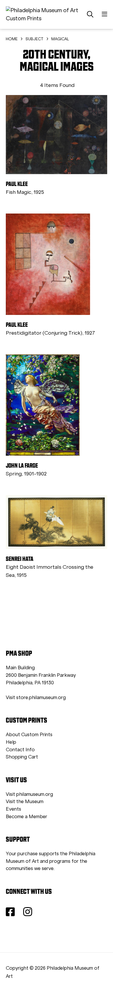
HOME (12, 39)
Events (13, 809)
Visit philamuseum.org (29, 794)
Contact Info (20, 749)
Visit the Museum (24, 801)
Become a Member (26, 816)
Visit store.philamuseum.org (36, 697)
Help (11, 742)
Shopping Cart (22, 757)
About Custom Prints (29, 734)
